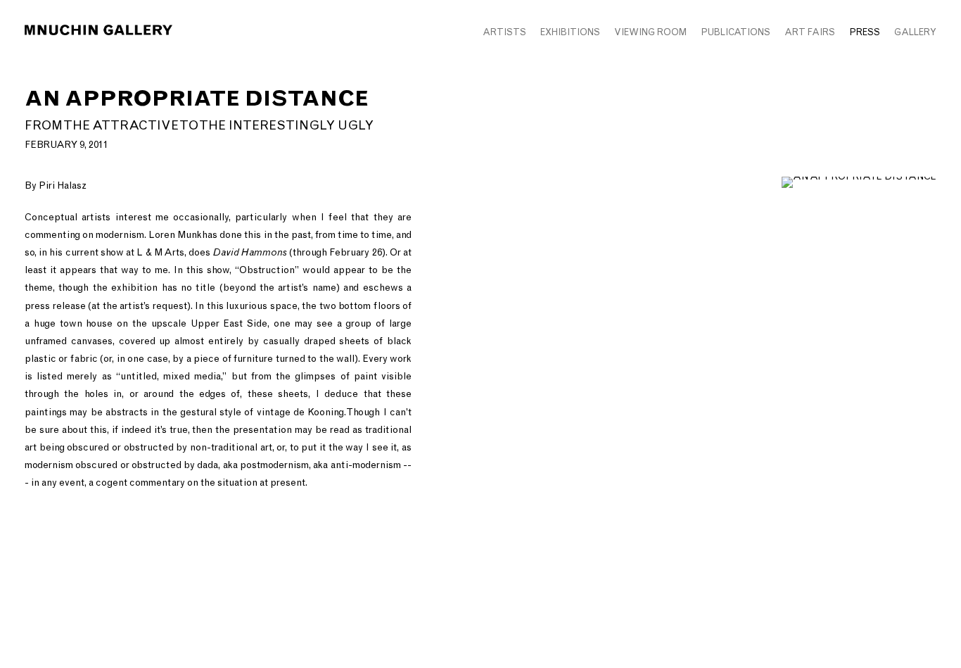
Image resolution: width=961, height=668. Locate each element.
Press (864, 32)
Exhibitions (570, 32)
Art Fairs (809, 32)
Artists (504, 32)
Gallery (915, 32)
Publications (735, 32)
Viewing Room (650, 32)
